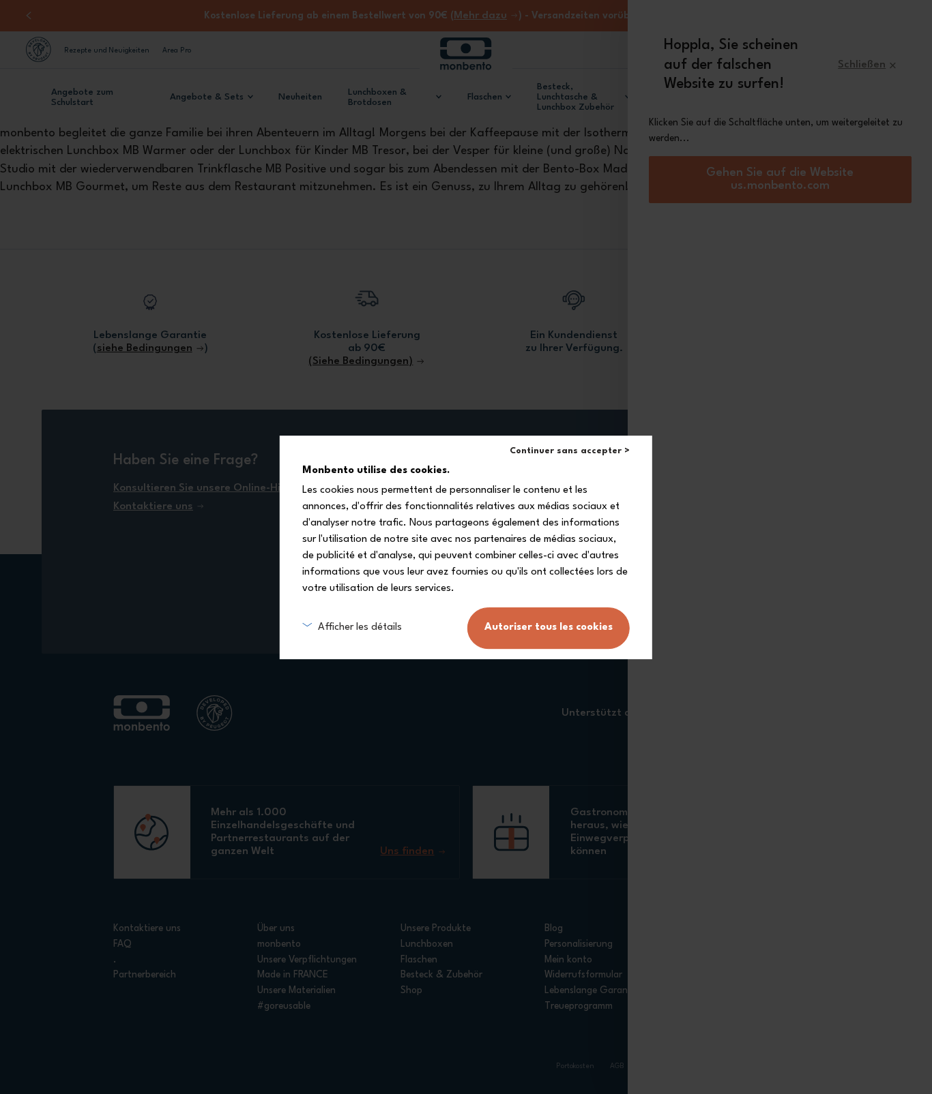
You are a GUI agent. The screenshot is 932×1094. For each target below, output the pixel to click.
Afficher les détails (360, 627)
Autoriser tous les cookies (548, 627)
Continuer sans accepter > (570, 450)
